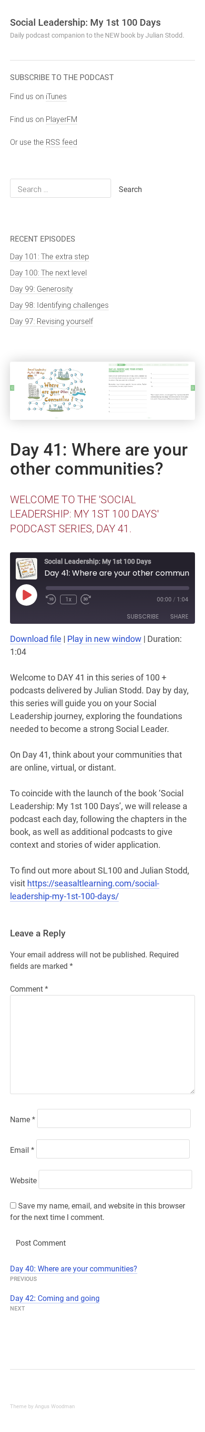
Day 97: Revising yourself (51, 321)
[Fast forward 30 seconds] (86, 599)
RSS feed (61, 142)
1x (68, 599)
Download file (36, 639)
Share (179, 616)
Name (22, 1119)
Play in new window (104, 639)
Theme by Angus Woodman (42, 1406)
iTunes (56, 96)
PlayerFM (61, 119)
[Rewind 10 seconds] (51, 599)
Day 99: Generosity (41, 289)
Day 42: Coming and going (55, 1298)
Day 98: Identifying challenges (59, 305)
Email (22, 1150)
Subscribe (143, 616)
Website (23, 1180)
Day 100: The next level (48, 272)
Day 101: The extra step (49, 256)
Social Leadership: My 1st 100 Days (85, 22)
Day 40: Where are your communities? (73, 1268)
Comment (29, 989)
